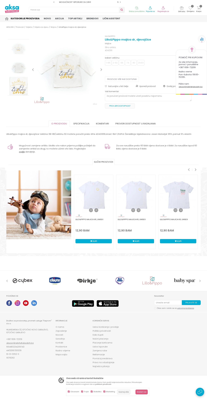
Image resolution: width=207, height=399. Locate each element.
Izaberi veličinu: (112, 57)
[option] (87, 2)
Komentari (102, 123)
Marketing (110, 392)
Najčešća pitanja (101, 366)
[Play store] (83, 303)
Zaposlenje (61, 330)
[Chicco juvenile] (55, 280)
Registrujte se (163, 11)
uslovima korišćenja (185, 308)
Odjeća (29, 27)
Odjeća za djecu (41, 27)
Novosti (59, 334)
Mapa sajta (61, 354)
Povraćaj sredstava (102, 358)
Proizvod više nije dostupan (122, 79)
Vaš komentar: (112, 91)
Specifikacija (81, 123)
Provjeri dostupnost (120, 106)
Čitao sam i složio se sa (175, 308)
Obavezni (74, 392)
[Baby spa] (184, 280)
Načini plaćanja (100, 338)
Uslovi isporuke (100, 346)
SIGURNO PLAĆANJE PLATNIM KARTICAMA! (87, 2)
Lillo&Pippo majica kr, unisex (89, 219)
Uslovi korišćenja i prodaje (106, 327)
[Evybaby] (119, 280)
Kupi (94, 241)
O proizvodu (59, 123)
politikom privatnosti (103, 384)
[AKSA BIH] (12, 8)
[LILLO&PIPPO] (79, 215)
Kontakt (59, 342)
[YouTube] (26, 303)
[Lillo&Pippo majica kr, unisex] (93, 194)
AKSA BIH (10, 27)
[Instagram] (17, 303)
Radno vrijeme (63, 350)
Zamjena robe (100, 350)
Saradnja (60, 338)
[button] (77, 10)
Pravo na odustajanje (103, 362)
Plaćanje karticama (102, 342)
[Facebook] (9, 303)
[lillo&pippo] (152, 280)
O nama (60, 327)
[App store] (108, 303)
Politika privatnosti (102, 330)
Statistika (97, 392)
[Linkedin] (34, 303)
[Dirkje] (87, 280)
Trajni (86, 392)
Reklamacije (99, 354)
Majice (53, 27)
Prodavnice (61, 346)
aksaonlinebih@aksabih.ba (190, 87)
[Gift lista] (181, 8)
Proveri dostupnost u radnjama (135, 123)
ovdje (22, 151)
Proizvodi (20, 27)
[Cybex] (22, 280)
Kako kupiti (98, 334)
